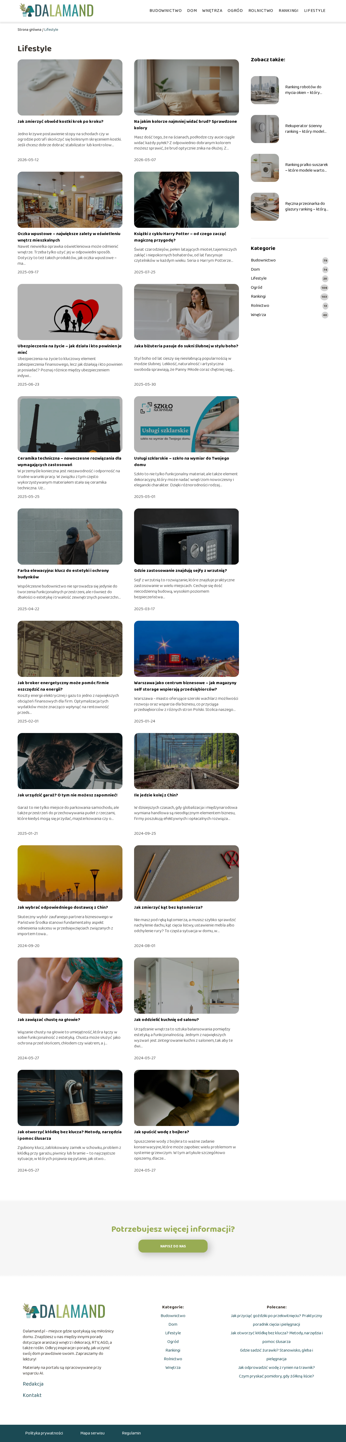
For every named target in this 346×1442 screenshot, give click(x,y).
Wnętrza (212, 10)
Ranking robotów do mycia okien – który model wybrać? (303, 90)
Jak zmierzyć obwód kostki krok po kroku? (61, 121)
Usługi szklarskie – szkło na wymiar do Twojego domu (181, 461)
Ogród (235, 10)
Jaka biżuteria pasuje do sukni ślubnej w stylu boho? (186, 346)
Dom (192, 10)
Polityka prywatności (44, 1433)
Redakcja (33, 1383)
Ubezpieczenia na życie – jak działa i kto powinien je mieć (70, 349)
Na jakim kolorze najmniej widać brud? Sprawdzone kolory (185, 124)
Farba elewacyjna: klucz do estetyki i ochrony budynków (63, 574)
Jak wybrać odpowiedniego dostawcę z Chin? (63, 907)
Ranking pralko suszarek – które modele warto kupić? (306, 168)
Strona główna (29, 30)
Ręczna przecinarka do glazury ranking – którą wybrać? (305, 206)
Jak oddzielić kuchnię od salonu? (166, 1019)
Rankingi (289, 10)
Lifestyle (315, 10)
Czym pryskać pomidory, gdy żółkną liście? (276, 1376)
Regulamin (131, 1433)
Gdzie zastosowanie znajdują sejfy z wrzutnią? (180, 570)
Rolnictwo (260, 10)
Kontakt (32, 1395)
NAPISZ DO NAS (173, 1246)
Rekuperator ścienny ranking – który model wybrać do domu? (304, 129)
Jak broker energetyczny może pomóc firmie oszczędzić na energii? (63, 686)
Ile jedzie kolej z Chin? (156, 795)
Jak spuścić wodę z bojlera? (161, 1132)
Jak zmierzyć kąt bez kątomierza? (168, 907)
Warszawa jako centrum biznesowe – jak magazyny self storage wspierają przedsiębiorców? (185, 686)
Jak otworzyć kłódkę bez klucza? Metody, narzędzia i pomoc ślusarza (70, 1135)
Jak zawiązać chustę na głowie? (49, 1019)
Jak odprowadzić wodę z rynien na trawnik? (276, 1367)
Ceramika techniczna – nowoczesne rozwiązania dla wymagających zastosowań (69, 461)
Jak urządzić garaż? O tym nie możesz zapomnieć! (68, 795)
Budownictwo (165, 10)
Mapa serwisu (92, 1433)
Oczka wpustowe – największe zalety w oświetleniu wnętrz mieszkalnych (69, 237)
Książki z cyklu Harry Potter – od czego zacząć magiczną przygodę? (180, 237)
